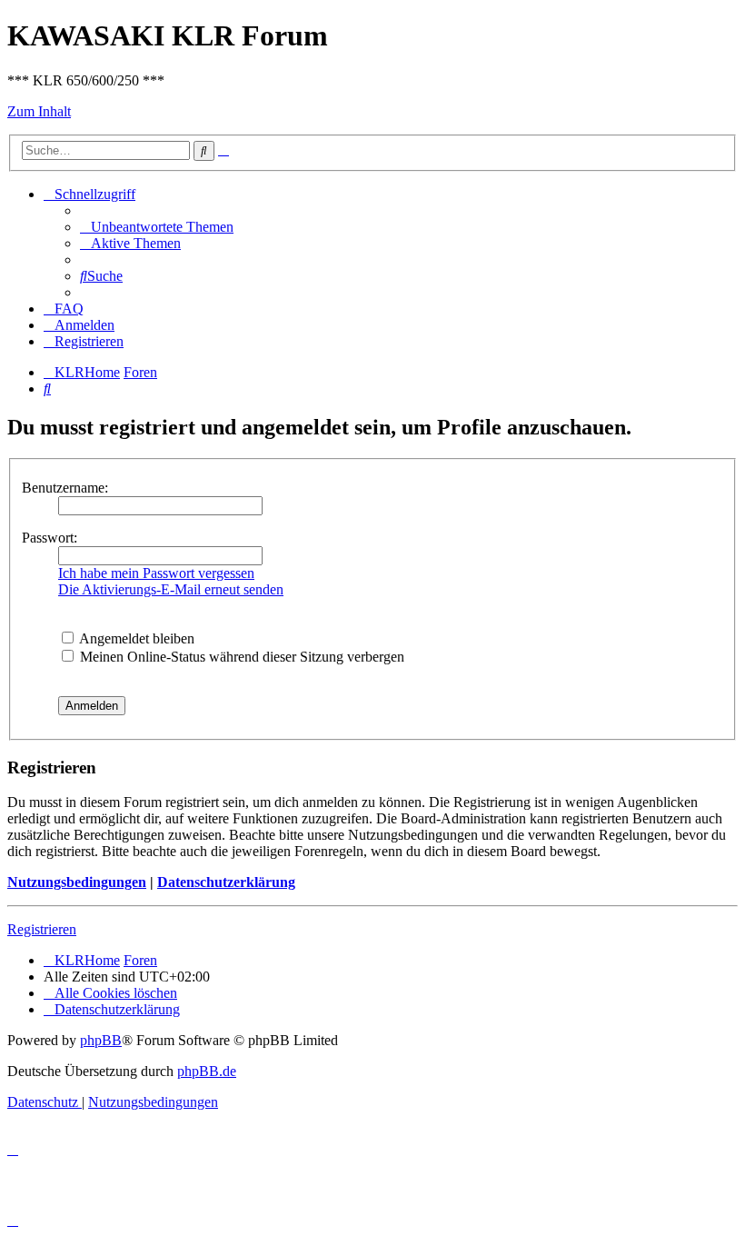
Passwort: (49, 537)
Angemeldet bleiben (135, 638)
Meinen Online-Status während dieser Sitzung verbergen (240, 656)
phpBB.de (206, 1071)
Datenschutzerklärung (226, 882)
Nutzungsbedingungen (76, 882)
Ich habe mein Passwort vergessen (156, 573)
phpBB (101, 1040)
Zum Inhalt (39, 111)
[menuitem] (156, 226)
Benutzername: (65, 487)
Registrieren (41, 929)
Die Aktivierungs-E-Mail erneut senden (170, 589)
